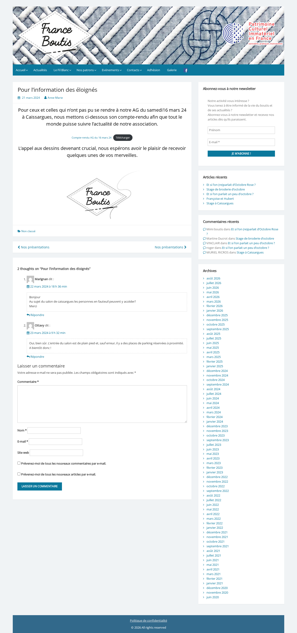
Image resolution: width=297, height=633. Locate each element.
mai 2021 (213, 565)
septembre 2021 (218, 546)
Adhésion (153, 70)
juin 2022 (213, 505)
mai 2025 (213, 347)
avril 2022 (213, 514)
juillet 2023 (214, 445)
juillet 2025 (214, 338)
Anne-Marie (55, 98)
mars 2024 (214, 412)
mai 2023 (213, 454)
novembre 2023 (217, 431)
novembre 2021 (217, 537)
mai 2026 (213, 292)
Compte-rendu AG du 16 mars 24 (91, 137)
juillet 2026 (214, 283)
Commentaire (28, 382)
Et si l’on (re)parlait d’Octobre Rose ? (231, 185)
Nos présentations (34, 247)
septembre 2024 (218, 384)
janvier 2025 (215, 366)
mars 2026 (214, 301)
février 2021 (215, 578)
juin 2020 (213, 597)
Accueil (20, 70)
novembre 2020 (217, 592)
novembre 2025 (217, 320)
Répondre (37, 315)
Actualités (40, 70)
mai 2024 (213, 403)
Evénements (110, 70)
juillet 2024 (214, 394)
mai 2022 (213, 509)
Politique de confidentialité (148, 620)
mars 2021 (214, 574)
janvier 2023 (215, 472)
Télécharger (123, 137)
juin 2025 (213, 343)
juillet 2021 (214, 555)
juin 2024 (213, 398)
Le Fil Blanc (61, 70)
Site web (23, 452)
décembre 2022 (217, 477)
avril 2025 (213, 352)
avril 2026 (213, 297)
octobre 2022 (216, 486)
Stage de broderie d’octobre (226, 189)
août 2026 (213, 278)
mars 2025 (214, 357)
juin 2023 (213, 449)
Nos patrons (85, 70)
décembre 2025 (217, 315)
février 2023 (215, 467)
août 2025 (213, 334)
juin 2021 (213, 560)
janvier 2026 (215, 310)
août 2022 (213, 495)
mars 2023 (214, 463)
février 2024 (215, 417)
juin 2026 (213, 287)
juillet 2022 (214, 500)
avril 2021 (213, 569)
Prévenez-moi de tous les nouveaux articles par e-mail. (58, 474)
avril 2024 (213, 407)
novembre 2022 (217, 481)
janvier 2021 (215, 583)
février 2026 (215, 306)
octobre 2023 (216, 435)
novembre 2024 (217, 375)
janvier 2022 (215, 527)
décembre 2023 (217, 426)
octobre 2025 (216, 324)
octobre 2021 (216, 541)
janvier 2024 (215, 421)
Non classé (28, 231)
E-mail (22, 441)
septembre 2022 (218, 491)
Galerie (172, 70)
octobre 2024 (216, 380)
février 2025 (215, 361)
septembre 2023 (218, 440)
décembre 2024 (217, 371)
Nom (22, 430)
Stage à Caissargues (220, 203)
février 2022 (215, 523)
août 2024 (213, 389)
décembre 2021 (217, 532)
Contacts (133, 70)
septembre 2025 (218, 329)
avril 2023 (213, 458)
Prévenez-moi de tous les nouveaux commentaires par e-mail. (63, 463)
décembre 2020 (217, 588)
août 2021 (213, 551)
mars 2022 (214, 518)
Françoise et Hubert (220, 198)
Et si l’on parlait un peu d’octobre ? (230, 194)
